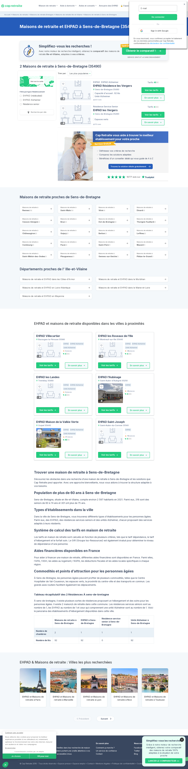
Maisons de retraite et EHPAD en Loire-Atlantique (46, 287)
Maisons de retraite (20, 15)
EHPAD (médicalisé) (32, 96)
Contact (99, 754)
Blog (136, 754)
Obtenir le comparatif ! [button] (139, 49)
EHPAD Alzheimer (32, 100)
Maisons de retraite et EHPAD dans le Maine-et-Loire (124, 287)
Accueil (7, 15)
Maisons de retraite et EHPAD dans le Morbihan (122, 279)
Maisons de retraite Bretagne (41, 15)
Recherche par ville (38, 112)
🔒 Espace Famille (128, 5)
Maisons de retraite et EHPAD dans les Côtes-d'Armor (48, 279)
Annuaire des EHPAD (108, 5)
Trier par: (62, 73)
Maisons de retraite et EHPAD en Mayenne (43, 296)
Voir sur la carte (36, 81)
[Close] (182, 740)
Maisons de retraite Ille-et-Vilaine (69, 15)
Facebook (138, 748)
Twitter (137, 751)
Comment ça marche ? (105, 748)
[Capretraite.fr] (11, 5)
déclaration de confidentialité (162, 43)
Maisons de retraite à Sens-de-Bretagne (100, 15)
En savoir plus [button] (152, 97)
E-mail (144, 8)
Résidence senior (31, 104)
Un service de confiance (106, 751)
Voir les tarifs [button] (152, 90)
